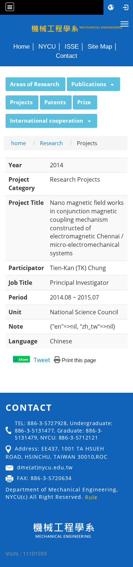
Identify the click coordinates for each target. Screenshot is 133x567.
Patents (55, 102)
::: (2, 81)
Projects (21, 102)
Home (21, 46)
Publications (88, 84)
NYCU (47, 46)
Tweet (42, 360)
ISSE (72, 46)
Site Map (100, 46)
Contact (66, 55)
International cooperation (46, 120)
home (18, 143)
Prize (84, 102)
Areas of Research (34, 84)
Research (51, 143)
